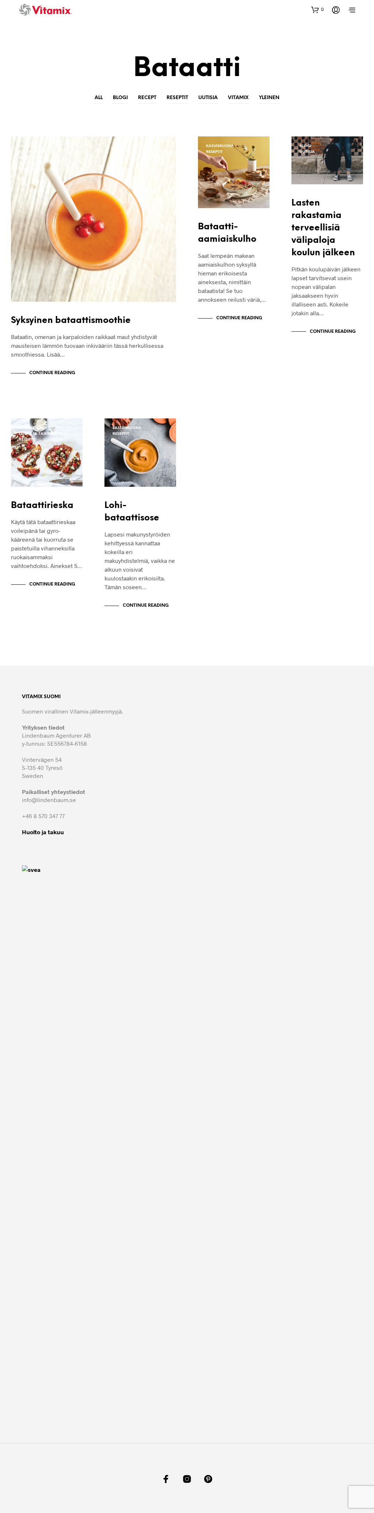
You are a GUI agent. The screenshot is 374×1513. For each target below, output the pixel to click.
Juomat (27, 146)
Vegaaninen (32, 170)
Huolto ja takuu (43, 831)
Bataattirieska (42, 505)
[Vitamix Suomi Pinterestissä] (208, 1479)
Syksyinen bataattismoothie (71, 320)
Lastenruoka (126, 428)
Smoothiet (30, 164)
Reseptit (177, 97)
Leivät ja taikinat (37, 434)
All (99, 97)
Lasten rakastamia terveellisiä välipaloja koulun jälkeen (323, 228)
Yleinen (269, 97)
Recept (147, 97)
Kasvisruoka (33, 152)
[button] (317, 9)
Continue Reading (52, 372)
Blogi (120, 97)
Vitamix (238, 97)
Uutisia (208, 97)
